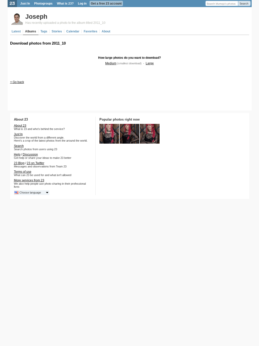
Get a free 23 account (106, 3)
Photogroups (43, 3)
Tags (43, 31)
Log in (82, 3)
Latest (16, 31)
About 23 (20, 125)
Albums (30, 31)
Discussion (30, 154)
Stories (57, 31)
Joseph (36, 16)
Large (150, 63)
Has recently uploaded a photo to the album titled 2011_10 (65, 23)
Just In (25, 3)
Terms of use (22, 172)
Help (17, 154)
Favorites (90, 31)
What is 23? (65, 3)
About (106, 31)
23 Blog (19, 163)
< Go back (17, 82)
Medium (110, 63)
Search (244, 3)
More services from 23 (29, 180)
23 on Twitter (35, 163)
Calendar (72, 31)
